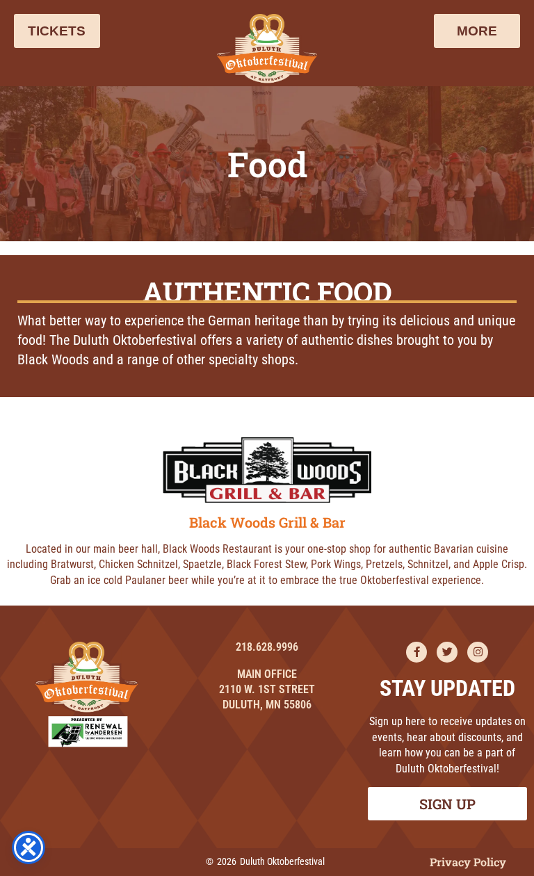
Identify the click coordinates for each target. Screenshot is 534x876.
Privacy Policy (468, 861)
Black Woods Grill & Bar (267, 522)
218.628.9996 (267, 647)
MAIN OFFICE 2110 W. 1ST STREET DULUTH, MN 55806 (267, 689)
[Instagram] (477, 652)
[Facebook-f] (416, 652)
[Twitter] (447, 652)
